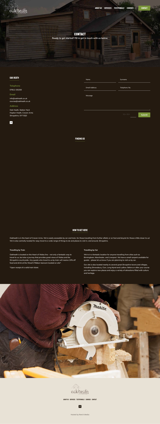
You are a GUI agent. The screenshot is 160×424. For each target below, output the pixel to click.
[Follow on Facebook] (11, 122)
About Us (66, 400)
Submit (144, 115)
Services (108, 8)
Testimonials (119, 8)
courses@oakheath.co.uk (20, 101)
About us (98, 8)
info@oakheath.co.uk (18, 98)
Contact (94, 400)
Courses (130, 8)
